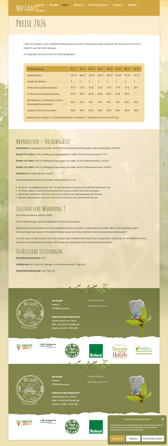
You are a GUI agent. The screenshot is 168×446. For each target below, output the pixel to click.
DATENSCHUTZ (97, 306)
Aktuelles (54, 5)
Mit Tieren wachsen (98, 5)
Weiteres (132, 5)
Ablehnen (133, 438)
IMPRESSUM (95, 300)
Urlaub (65, 5)
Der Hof (40, 5)
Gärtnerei (78, 5)
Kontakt (40, 11)
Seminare (117, 5)
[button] (162, 419)
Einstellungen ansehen (153, 438)
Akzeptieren (117, 438)
